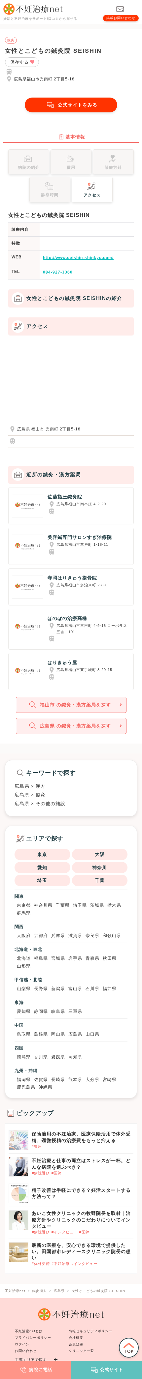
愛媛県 (58, 1056)
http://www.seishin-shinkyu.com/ (78, 257)
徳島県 (24, 1056)
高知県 (75, 1056)
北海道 (24, 958)
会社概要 (76, 1337)
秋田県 (110, 958)
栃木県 (114, 905)
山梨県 (24, 988)
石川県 (92, 988)
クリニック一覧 (81, 1351)
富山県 (75, 988)
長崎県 (58, 1079)
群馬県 (24, 912)
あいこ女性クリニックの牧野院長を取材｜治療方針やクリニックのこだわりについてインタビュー (81, 1219)
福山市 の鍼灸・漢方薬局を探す (75, 704)
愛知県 (24, 1011)
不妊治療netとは (29, 1331)
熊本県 (75, 1079)
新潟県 (58, 988)
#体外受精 (41, 1264)
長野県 (41, 988)
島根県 (41, 1034)
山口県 (92, 1034)
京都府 (41, 935)
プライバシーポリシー (33, 1337)
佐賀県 (41, 1079)
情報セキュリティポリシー (90, 1331)
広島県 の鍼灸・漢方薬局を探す (75, 725)
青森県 (92, 958)
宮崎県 (110, 1079)
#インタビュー (65, 1232)
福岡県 (24, 1079)
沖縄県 (46, 1087)
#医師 (57, 1173)
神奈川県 (43, 905)
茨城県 (97, 905)
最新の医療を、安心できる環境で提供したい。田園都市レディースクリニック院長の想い (81, 1251)
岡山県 (58, 1034)
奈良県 (92, 935)
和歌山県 (112, 935)
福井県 (110, 988)
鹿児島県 (26, 1087)
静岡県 (41, 1011)
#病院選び (41, 1173)
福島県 (41, 958)
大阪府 (24, 935)
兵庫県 (58, 935)
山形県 (24, 965)
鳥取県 (24, 1034)
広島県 (75, 1034)
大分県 (92, 1079)
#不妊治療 (61, 1264)
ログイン (22, 1344)
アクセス (92, 195)
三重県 (75, 1011)
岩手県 (75, 958)
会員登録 (76, 1344)
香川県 (41, 1056)
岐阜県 (58, 1011)
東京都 (24, 905)
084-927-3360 (58, 272)
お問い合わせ (26, 1351)
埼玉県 (80, 905)
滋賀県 (75, 935)
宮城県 (58, 958)
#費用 (37, 1146)
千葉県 (63, 905)
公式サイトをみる (77, 104)
